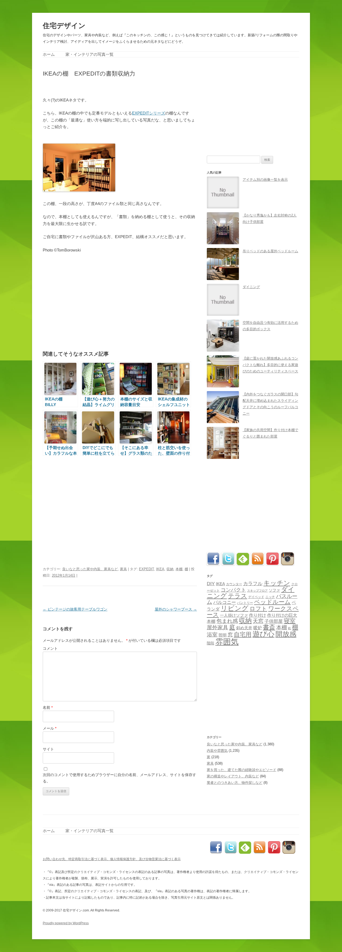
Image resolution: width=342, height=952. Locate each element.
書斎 (269, 627)
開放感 (285, 634)
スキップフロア (257, 590)
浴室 (212, 635)
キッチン (276, 583)
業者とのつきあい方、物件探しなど (234, 783)
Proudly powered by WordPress (66, 923)
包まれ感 (227, 621)
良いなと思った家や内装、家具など (90, 569)
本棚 (179, 569)
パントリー (245, 602)
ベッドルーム (272, 602)
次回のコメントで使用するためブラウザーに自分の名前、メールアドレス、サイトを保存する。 (119, 778)
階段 (210, 643)
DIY (211, 583)
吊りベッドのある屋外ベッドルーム (270, 251)
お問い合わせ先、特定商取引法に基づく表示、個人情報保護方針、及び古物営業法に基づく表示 (112, 859)
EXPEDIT (146, 569)
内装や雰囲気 (217, 751)
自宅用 (242, 634)
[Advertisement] (105, 86)
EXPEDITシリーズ (148, 113)
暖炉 (257, 627)
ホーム (49, 54)
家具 (123, 569)
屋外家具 (217, 627)
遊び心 (263, 634)
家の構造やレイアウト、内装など (233, 776)
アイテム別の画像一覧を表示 (265, 180)
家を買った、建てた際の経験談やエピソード (241, 770)
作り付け (257, 615)
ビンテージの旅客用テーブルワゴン (75, 609)
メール (49, 728)
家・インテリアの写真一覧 (89, 54)
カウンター (234, 584)
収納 (169, 569)
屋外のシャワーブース (176, 609)
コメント (50, 648)
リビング (234, 608)
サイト (48, 749)
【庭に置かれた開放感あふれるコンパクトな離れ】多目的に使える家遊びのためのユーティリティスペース (270, 364)
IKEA (160, 569)
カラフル (252, 583)
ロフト (258, 608)
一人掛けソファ (234, 615)
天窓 (258, 621)
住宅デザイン (64, 26)
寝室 (290, 620)
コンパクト (233, 590)
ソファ (274, 590)
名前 (48, 707)
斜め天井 (244, 628)
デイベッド (256, 597)
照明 (223, 635)
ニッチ (270, 597)
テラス (237, 595)
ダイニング (251, 287)
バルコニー (224, 602)
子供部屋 (274, 621)
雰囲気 (227, 641)
